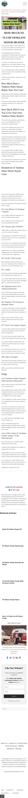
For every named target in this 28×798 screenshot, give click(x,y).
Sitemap (18, 749)
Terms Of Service (11, 746)
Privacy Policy (22, 743)
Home (10, 10)
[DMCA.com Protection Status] (14, 780)
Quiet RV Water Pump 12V (12, 529)
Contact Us (13, 743)
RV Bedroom (20, 790)
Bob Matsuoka (18, 487)
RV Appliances (9, 790)
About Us (4, 743)
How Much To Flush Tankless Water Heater (14, 37)
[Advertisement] (14, 725)
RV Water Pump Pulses (10, 600)
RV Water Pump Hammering (12, 546)
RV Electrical (16, 793)
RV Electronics (5, 793)
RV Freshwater (17, 10)
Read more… (14, 653)
